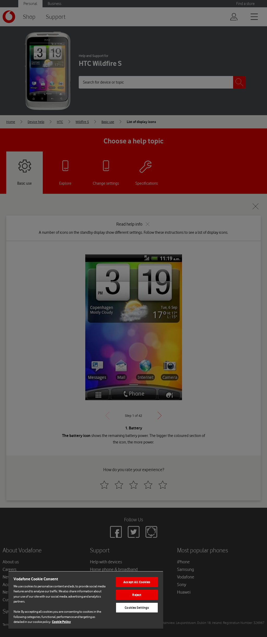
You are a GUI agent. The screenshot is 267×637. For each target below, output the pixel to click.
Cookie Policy (61, 622)
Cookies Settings (137, 608)
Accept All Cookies (136, 582)
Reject (136, 595)
